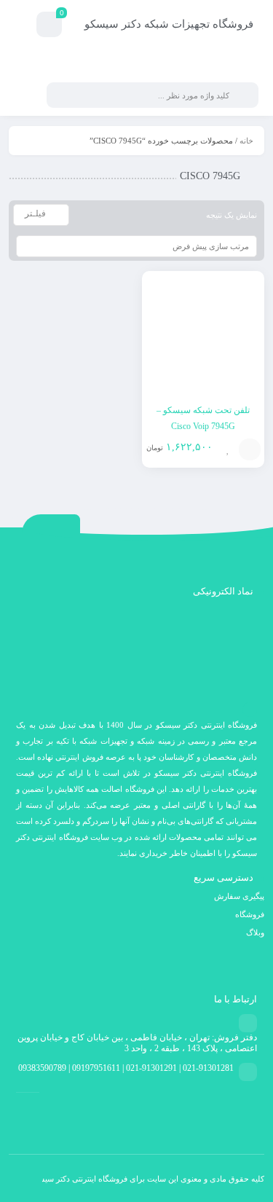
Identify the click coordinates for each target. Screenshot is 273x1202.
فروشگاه (249, 914)
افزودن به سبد (250, 449)
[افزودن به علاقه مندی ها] (228, 449)
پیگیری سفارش (239, 896)
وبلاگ (255, 932)
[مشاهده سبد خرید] (49, 26)
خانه (246, 140)
